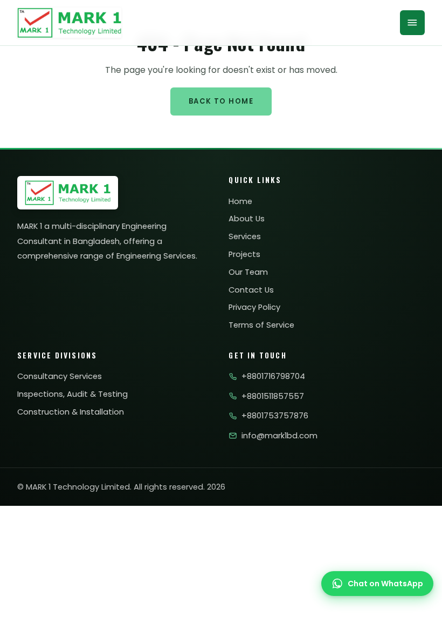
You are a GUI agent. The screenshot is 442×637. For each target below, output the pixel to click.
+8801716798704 (273, 376)
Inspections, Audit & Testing (72, 394)
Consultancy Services (59, 376)
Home (240, 201)
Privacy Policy (254, 307)
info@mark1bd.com (279, 435)
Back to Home (221, 101)
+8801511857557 (272, 396)
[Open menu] (412, 22)
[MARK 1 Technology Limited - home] (69, 23)
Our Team (248, 272)
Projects (244, 254)
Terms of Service (261, 325)
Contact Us (251, 289)
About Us (247, 218)
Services (245, 236)
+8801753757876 (274, 415)
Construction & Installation (70, 411)
